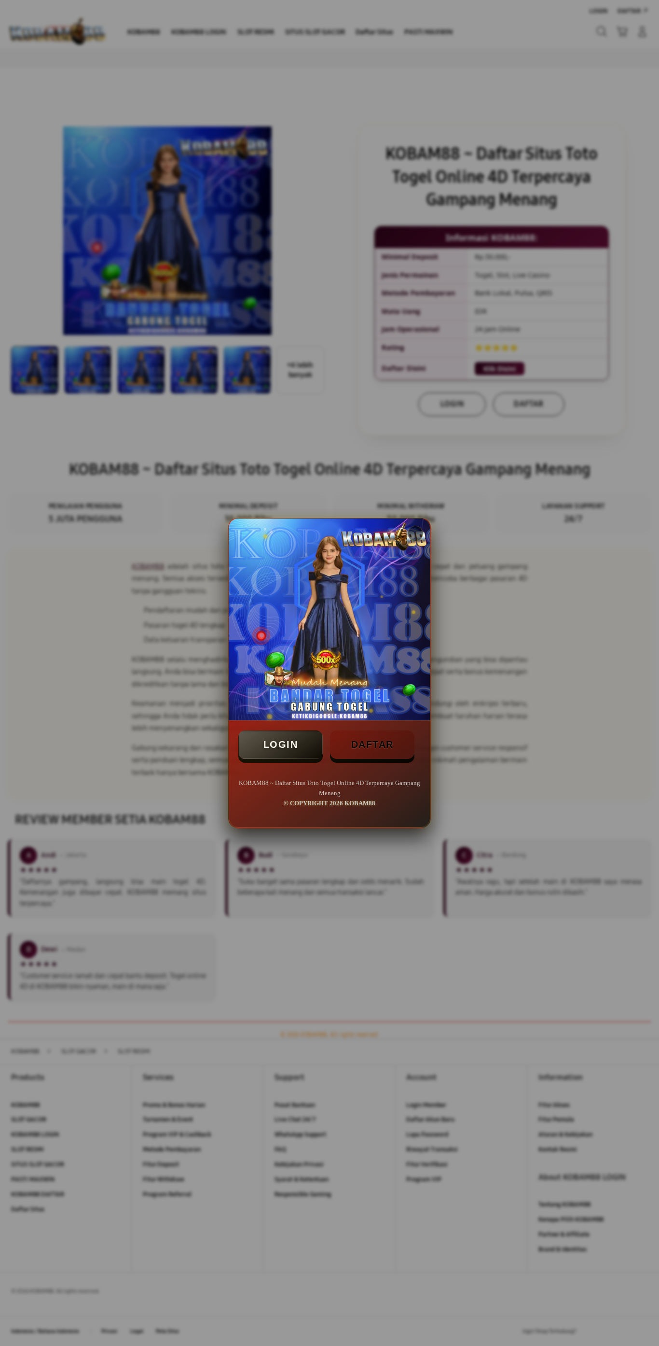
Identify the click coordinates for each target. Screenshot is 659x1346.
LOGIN (280, 744)
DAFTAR (372, 744)
